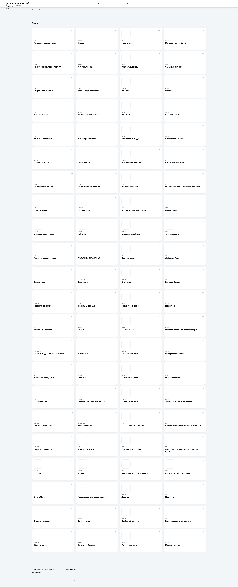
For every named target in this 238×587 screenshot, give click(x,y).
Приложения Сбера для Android (43, 569)
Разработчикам (70, 569)
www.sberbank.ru (35, 582)
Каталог (34, 10)
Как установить (37, 572)
